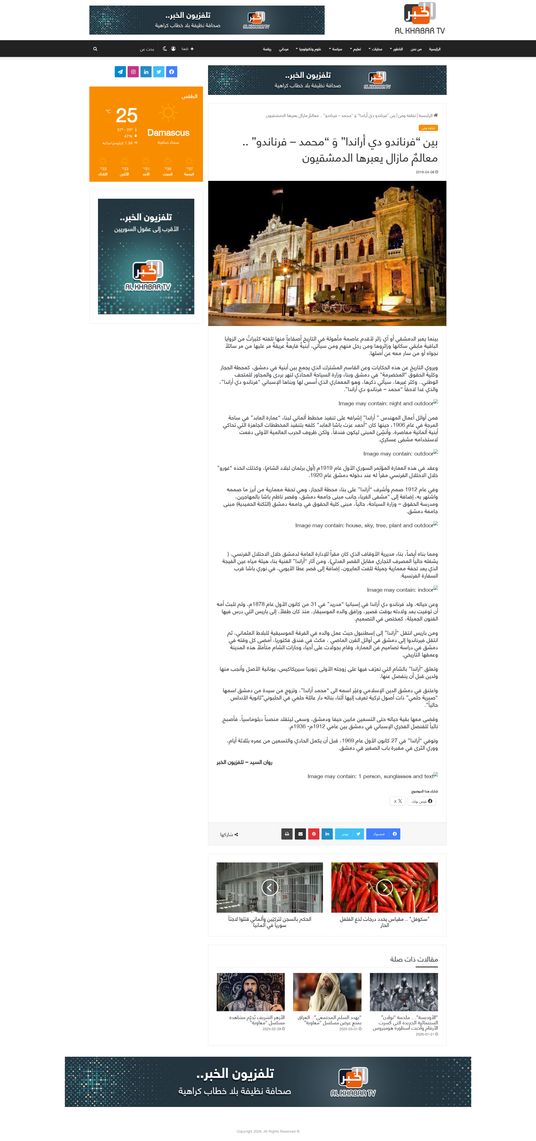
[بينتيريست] (313, 834)
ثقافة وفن (407, 115)
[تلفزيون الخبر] (419, 17)
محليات (377, 48)
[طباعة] (287, 834)
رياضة (267, 48)
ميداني (283, 48)
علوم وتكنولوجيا (310, 48)
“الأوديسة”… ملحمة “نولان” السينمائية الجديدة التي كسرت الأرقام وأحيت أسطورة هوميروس (405, 1022)
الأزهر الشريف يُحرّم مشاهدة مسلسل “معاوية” (257, 1019)
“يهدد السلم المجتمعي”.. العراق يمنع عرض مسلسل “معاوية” (330, 1019)
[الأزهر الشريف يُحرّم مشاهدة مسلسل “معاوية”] (251, 992)
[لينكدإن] (327, 834)
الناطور (398, 48)
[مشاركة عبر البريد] (300, 834)
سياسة (337, 48)
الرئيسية (435, 48)
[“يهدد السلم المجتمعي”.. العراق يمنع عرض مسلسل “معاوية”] (327, 992)
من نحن (416, 48)
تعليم (357, 48)
